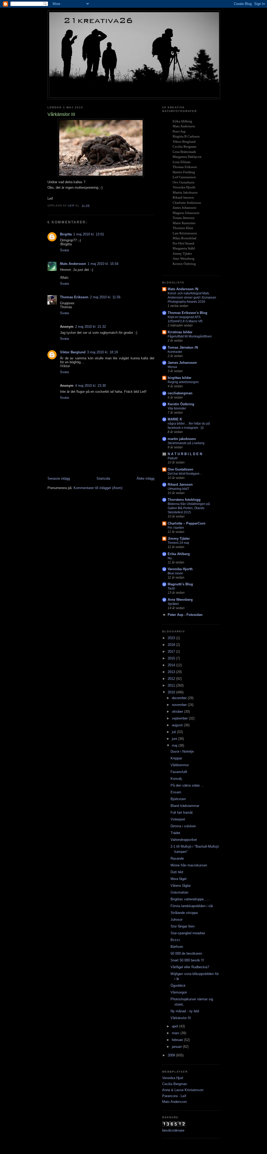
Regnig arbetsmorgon (183, 382)
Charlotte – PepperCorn (186, 523)
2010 (172, 692)
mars (176, 1033)
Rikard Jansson (180, 484)
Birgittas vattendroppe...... (190, 899)
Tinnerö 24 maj (178, 543)
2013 (172, 672)
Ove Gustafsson (180, 469)
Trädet (175, 833)
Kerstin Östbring (181, 404)
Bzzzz (175, 940)
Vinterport (178, 819)
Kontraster (175, 352)
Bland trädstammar (185, 806)
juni (175, 739)
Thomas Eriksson (74, 297)
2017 (172, 651)
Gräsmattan (179, 892)
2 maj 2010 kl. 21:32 (90, 327)
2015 (172, 658)
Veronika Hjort (172, 1078)
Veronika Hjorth (180, 569)
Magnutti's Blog (180, 584)
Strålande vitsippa (184, 913)
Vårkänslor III (181, 1018)
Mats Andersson (73, 264)
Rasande (177, 858)
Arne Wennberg (180, 600)
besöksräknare (173, 1130)
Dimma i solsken (183, 826)
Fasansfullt (179, 772)
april (175, 1026)
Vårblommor (180, 765)
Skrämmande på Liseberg (186, 443)
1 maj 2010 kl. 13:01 (88, 234)
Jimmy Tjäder (179, 538)
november (180, 705)
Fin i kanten (176, 528)
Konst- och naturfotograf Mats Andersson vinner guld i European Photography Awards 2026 (192, 298)
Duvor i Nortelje (182, 751)
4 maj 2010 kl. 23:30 (90, 386)
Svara (64, 250)
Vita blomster (177, 408)
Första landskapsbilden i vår (192, 906)
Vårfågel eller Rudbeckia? (190, 967)
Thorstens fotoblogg (184, 500)
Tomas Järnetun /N (183, 347)
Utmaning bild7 (178, 489)
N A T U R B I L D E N (185, 454)
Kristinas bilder (180, 332)
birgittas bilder (179, 378)
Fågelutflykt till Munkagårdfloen (190, 336)
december (180, 698)
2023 (172, 638)
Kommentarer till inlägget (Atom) (98, 488)
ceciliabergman (180, 393)
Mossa (172, 367)
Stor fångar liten (183, 926)
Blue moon (175, 573)
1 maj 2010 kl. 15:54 (103, 264)
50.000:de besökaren (186, 953)
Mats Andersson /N (183, 289)
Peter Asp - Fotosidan (185, 615)
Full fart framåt (182, 812)
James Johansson (182, 363)
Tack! (171, 588)
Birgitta (66, 234)
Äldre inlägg (145, 478)
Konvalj (176, 779)
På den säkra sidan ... (187, 785)
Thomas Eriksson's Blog (187, 313)
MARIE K (175, 419)
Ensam (176, 792)
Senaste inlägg (58, 478)
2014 (172, 665)
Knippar (176, 758)
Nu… (171, 558)
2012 (172, 679)
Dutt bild (177, 872)
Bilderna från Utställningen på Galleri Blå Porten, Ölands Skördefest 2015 (189, 508)
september (180, 718)
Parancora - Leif (174, 1096)
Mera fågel (178, 879)
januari (177, 1047)
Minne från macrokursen (189, 865)
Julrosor (177, 919)
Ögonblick (178, 986)
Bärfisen (177, 947)
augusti (178, 725)
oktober (178, 711)
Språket (173, 604)
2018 (172, 645)
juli (174, 732)
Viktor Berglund (73, 352)
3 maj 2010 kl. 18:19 (102, 352)
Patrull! (173, 458)
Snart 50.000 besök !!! (187, 960)
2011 (172, 685)
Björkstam (178, 799)
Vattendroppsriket (184, 840)
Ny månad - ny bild (185, 1011)
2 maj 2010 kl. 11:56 (105, 297)
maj (175, 745)
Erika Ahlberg (179, 554)
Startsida (103, 478)
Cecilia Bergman (174, 1084)
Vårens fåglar (181, 886)
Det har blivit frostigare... (185, 473)
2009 (172, 1055)
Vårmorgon (179, 992)
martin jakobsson (182, 439)
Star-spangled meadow (188, 933)
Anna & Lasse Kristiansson (182, 1090)
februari (178, 1040)
